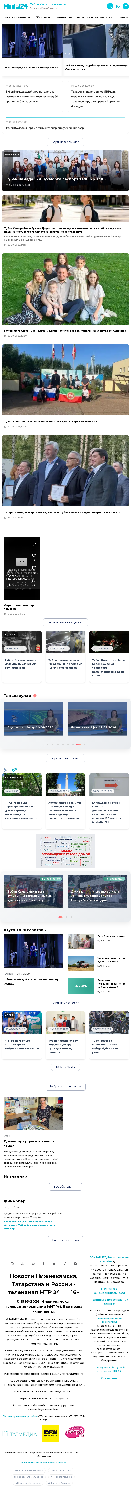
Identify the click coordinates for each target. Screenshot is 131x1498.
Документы (109, 1378)
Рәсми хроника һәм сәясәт (95, 17)
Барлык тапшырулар (65, 758)
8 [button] (83, 744)
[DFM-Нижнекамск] (50, 1433)
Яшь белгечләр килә (111, 936)
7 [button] (78, 744)
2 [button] (52, 744)
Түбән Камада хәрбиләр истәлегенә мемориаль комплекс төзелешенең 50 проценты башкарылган (32, 96)
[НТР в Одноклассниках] (43, 1263)
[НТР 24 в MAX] (12, 1263)
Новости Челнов (62, 1476)
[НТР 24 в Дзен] (75, 1263)
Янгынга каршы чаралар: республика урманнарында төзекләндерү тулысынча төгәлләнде (21, 810)
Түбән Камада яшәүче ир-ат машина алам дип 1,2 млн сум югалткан (65, 664)
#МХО (7, 1136)
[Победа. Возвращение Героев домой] (65, 851)
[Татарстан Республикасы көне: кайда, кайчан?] (81, 986)
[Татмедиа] (19, 1434)
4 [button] (62, 744)
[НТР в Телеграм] (53, 1263)
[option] (18, 17)
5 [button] (67, 744)
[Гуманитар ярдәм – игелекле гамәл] (33, 1113)
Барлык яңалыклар (17, 17)
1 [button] (47, 744)
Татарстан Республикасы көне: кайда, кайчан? (111, 984)
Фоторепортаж (50, 878)
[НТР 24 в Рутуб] (64, 1263)
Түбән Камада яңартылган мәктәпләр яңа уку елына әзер (45, 128)
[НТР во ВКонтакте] (33, 1263)
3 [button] (57, 744)
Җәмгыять (43, 17)
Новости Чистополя (29, 1483)
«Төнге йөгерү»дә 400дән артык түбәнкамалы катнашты (22, 1044)
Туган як (8, 974)
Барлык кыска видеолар (65, 622)
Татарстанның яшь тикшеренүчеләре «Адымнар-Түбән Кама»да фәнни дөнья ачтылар (29, 1225)
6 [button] (73, 744)
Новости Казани (61, 1470)
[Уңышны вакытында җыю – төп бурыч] (81, 963)
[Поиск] (110, 6)
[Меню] (126, 6)
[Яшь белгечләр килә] (81, 941)
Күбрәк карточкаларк (65, 1086)
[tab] (62, 54)
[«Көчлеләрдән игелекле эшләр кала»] (33, 951)
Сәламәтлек (63, 17)
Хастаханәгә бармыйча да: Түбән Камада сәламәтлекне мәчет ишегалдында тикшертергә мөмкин (65, 810)
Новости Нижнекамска (29, 1470)
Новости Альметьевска (29, 1476)
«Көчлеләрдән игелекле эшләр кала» (31, 67)
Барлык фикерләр (65, 1240)
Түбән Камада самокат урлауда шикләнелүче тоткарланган (21, 664)
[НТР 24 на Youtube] (22, 1263)
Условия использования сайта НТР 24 (44, 1462)
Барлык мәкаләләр (65, 1003)
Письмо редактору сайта (20, 1416)
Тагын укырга (65, 1066)
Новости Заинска (60, 1483)
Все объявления (65, 1186)
